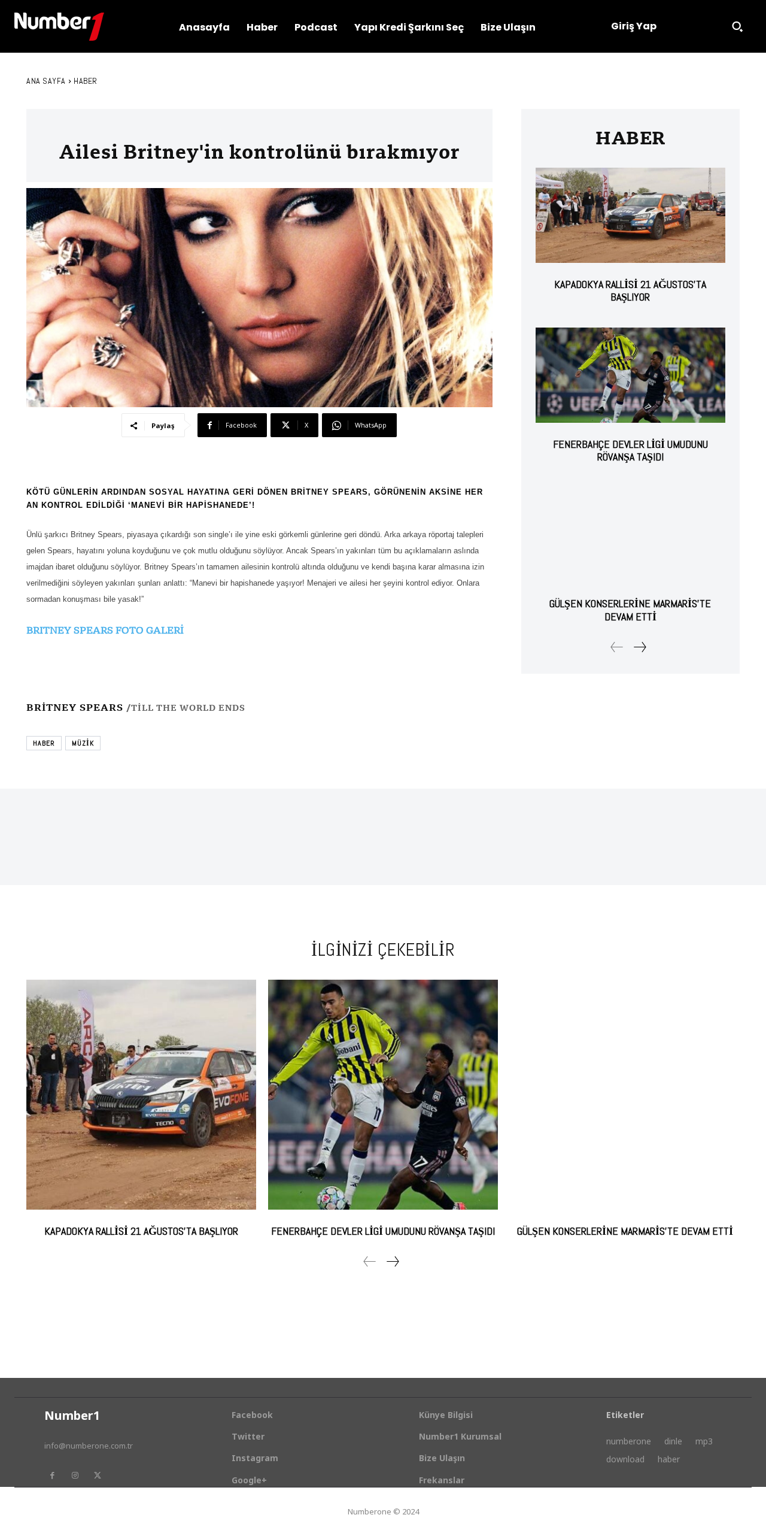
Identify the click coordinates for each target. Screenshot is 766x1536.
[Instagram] (75, 1475)
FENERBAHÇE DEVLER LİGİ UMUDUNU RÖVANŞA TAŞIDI (630, 450)
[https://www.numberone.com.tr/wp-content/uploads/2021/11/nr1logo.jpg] (59, 27)
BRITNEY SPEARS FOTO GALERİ (105, 630)
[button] (737, 26)
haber (44, 743)
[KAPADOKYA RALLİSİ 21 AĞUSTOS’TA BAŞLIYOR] (630, 215)
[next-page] (639, 647)
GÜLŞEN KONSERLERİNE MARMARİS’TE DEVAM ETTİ (630, 609)
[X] (97, 1475)
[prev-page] (617, 647)
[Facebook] (52, 1475)
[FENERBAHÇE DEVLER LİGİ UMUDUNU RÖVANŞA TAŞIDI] (630, 375)
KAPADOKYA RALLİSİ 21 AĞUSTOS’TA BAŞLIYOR (630, 290)
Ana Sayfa (46, 80)
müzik (83, 743)
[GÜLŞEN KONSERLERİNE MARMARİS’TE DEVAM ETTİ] (630, 535)
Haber (86, 80)
